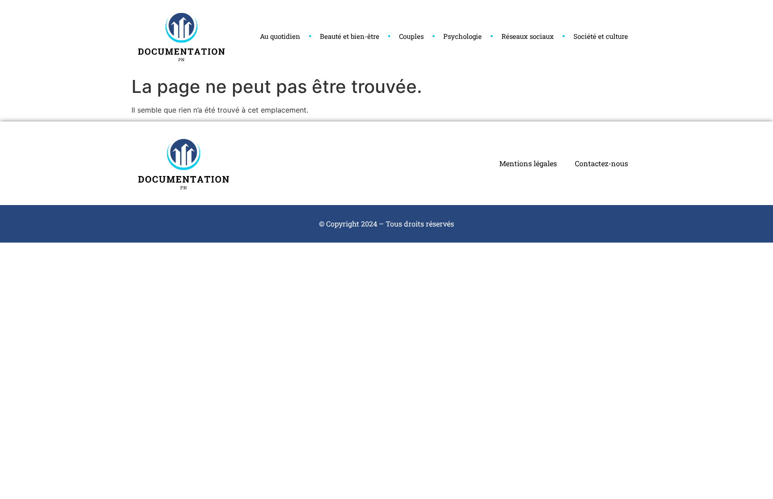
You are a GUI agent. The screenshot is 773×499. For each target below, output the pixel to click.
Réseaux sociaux (527, 36)
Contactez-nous (601, 163)
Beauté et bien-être (349, 36)
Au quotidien (280, 36)
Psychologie (462, 36)
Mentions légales (528, 163)
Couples (411, 36)
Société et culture (600, 36)
